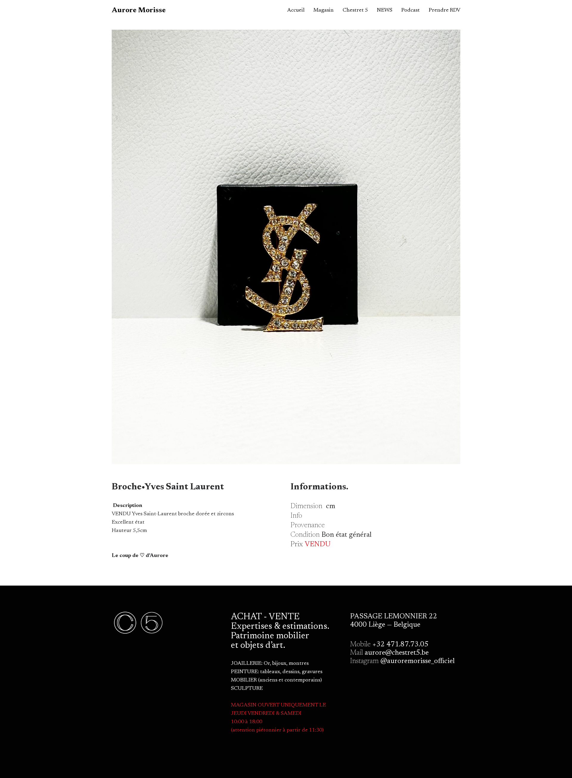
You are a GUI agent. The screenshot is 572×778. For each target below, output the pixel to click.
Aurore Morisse (139, 10)
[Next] (449, 246)
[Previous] (122, 246)
